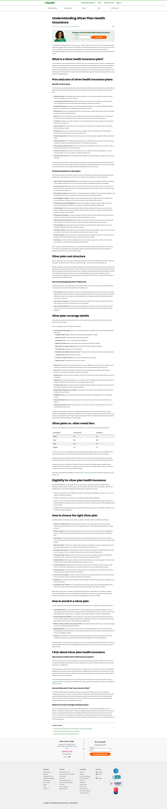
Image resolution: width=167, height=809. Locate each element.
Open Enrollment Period (75, 642)
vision (55, 474)
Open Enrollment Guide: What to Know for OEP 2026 (66, 731)
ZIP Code (77, 34)
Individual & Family (52, 8)
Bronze (60, 458)
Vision (99, 8)
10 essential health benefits (90, 472)
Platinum (79, 466)
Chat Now (65, 756)
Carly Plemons (75, 26)
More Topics (114, 8)
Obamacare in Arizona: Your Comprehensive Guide (66, 734)
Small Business (68, 8)
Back (113, 26)
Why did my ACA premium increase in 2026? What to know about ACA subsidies (73, 728)
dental (112, 472)
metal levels (77, 45)
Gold (53, 464)
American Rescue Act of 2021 (66, 260)
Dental (83, 8)
